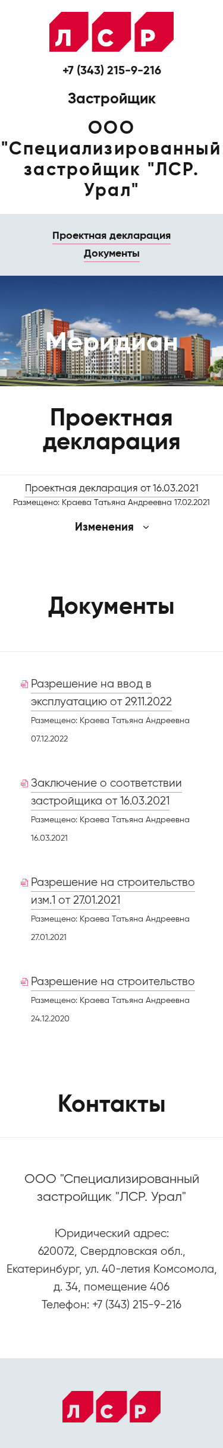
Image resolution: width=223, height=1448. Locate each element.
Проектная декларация (111, 236)
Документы (112, 253)
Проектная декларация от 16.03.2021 (112, 489)
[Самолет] (111, 1406)
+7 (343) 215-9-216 (111, 71)
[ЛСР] (111, 32)
